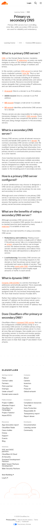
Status (4, 433)
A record (8, 91)
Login (29, 3)
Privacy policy (11, 520)
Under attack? (7, 391)
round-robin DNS (21, 266)
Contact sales (7, 381)
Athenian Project (8, 405)
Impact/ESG (7, 415)
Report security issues (25, 520)
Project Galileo (7, 403)
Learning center (30, 427)
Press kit (27, 389)
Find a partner (7, 386)
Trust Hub (27, 405)
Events (4, 438)
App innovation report (10, 425)
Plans (4, 378)
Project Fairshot (8, 413)
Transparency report (32, 413)
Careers (27, 381)
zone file (25, 73)
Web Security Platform (11, 468)
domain (34, 141)
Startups (5, 389)
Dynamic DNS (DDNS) (10, 283)
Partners (5, 383)
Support (5, 436)
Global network (30, 391)
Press (26, 386)
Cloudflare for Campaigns (7, 409)
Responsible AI (30, 411)
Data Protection (30, 408)
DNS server (25, 71)
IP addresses (22, 60)
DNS (4, 58)
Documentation (30, 425)
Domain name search (10, 394)
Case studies (7, 430)
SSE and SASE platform (8, 450)
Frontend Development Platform (11, 460)
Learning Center (19, 12)
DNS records (32, 116)
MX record (9, 103)
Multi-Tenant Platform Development (10, 465)
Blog (3, 441)
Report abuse (29, 416)
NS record (9, 107)
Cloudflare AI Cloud (9, 454)
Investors (27, 383)
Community (28, 430)
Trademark (25, 521)
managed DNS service (25, 322)
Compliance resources (32, 403)
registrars (5, 226)
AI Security (6, 457)
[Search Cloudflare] (35, 3)
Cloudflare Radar (8, 427)
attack (9, 244)
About (26, 378)
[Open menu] (40, 3)
